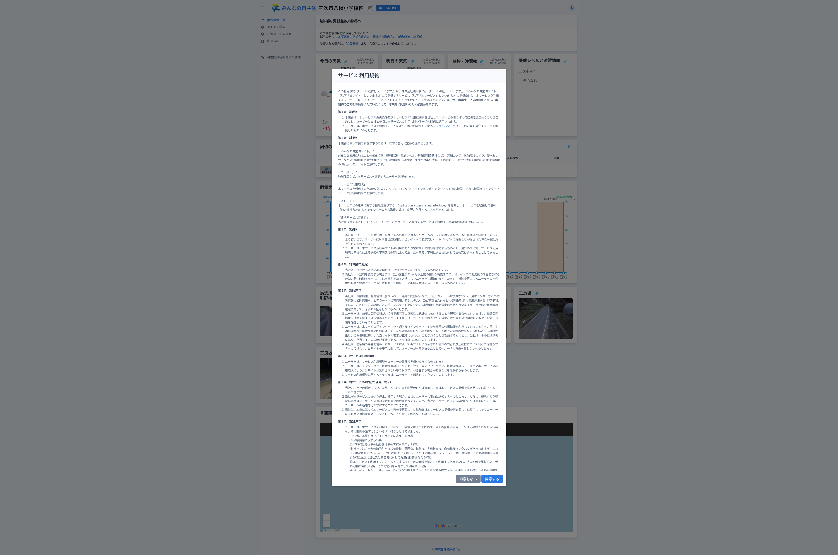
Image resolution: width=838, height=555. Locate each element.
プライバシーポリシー (450, 126)
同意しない (468, 478)
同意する (492, 478)
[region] (419, 277)
